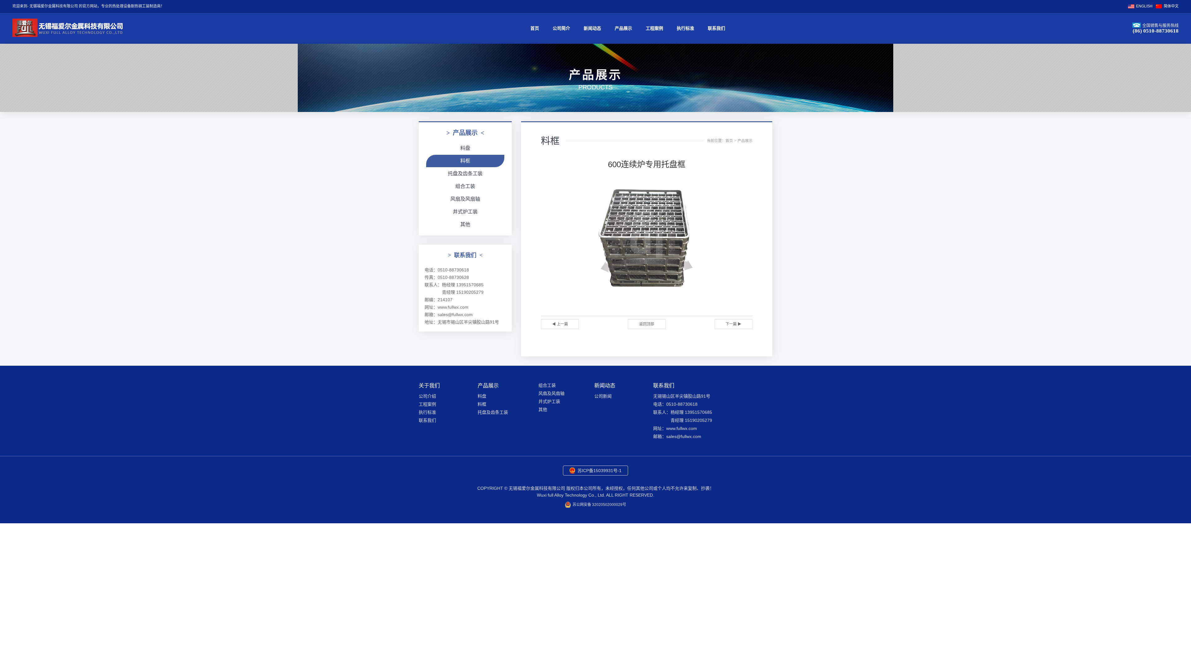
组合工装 (465, 186)
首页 (534, 28)
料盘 (465, 148)
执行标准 (685, 28)
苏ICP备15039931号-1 (600, 470)
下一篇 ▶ (733, 324)
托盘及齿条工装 (465, 173)
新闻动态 (592, 28)
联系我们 (716, 28)
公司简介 (561, 28)
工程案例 (654, 28)
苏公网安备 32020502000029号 (599, 504)
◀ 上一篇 (560, 324)
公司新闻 (603, 396)
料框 (465, 160)
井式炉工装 (465, 211)
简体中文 (1171, 6)
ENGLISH (1144, 6)
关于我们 (429, 386)
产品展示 (623, 28)
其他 (465, 224)
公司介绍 (427, 396)
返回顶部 (646, 324)
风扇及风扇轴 (465, 199)
